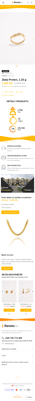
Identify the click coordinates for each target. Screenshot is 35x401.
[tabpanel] (17, 38)
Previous (2, 39)
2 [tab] (17, 66)
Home (2, 6)
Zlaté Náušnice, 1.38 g (9, 304)
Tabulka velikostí (9, 92)
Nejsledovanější (12, 274)
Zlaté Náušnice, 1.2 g (25, 304)
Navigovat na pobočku (10, 212)
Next (32, 39)
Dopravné (9, 86)
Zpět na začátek (17, 397)
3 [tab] (18, 66)
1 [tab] (16, 66)
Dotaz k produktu (9, 95)
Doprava (20, 92)
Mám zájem (7, 268)
